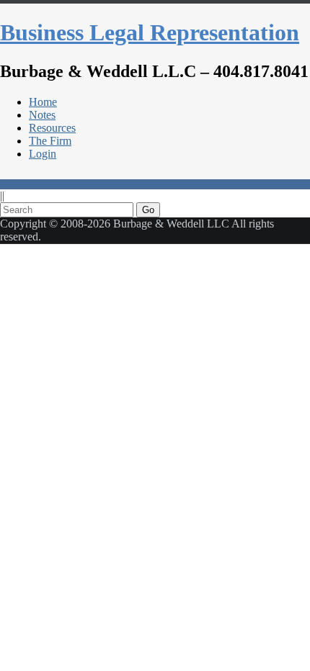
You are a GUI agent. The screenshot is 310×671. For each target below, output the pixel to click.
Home (43, 102)
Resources (52, 128)
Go (148, 209)
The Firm (50, 141)
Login (42, 154)
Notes (42, 115)
